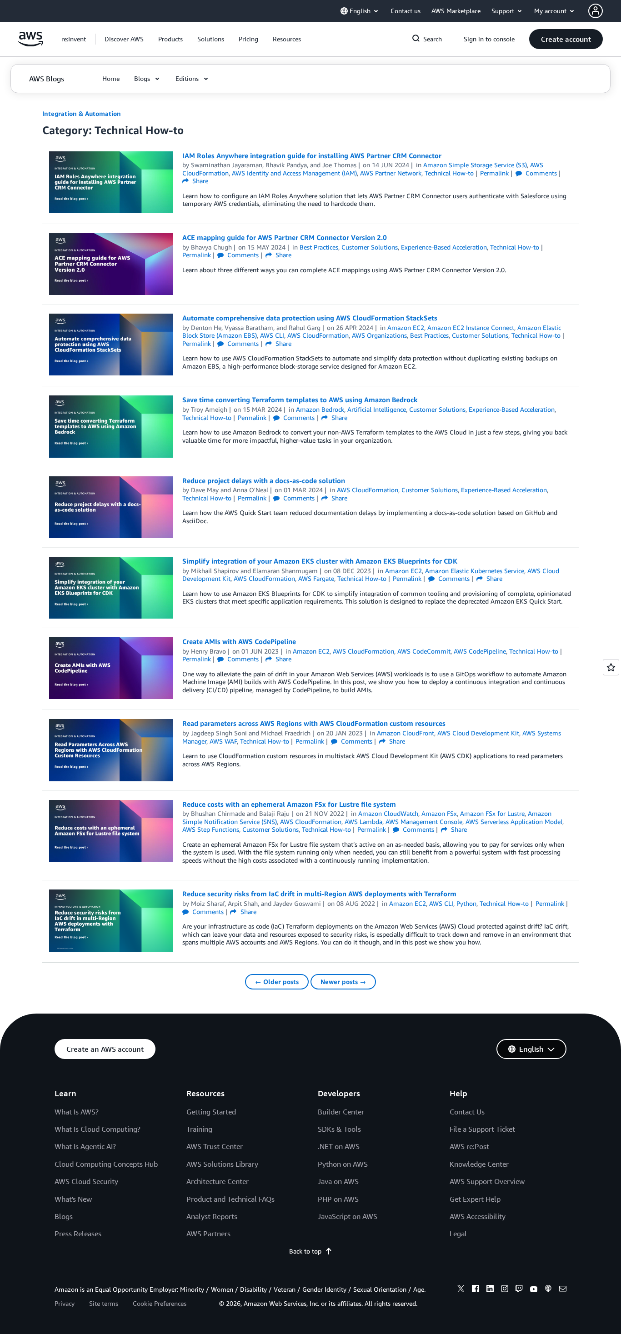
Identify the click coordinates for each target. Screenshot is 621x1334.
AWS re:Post (469, 1146)
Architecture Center (217, 1181)
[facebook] (475, 1290)
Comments (540, 173)
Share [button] (199, 181)
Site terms (103, 1303)
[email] (562, 1290)
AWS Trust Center (214, 1146)
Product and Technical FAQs (230, 1199)
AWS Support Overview (487, 1181)
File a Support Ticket (482, 1129)
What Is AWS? (77, 1111)
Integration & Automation (81, 113)
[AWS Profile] (595, 11)
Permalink (494, 173)
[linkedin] (490, 1290)
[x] (461, 1290)
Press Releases (78, 1233)
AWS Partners (208, 1233)
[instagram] (504, 1290)
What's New (73, 1199)
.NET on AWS (339, 1146)
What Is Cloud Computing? (97, 1129)
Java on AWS (338, 1181)
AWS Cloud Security (86, 1181)
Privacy (65, 1303)
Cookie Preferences (159, 1303)
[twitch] (519, 1290)
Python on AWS (343, 1164)
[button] (124, 39)
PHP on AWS (338, 1199)
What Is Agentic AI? (85, 1146)
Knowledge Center (479, 1164)
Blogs (64, 1216)
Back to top (305, 1251)
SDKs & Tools (339, 1129)
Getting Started (211, 1111)
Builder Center (341, 1111)
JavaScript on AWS (347, 1216)
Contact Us (467, 1111)
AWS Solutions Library (222, 1164)
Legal (458, 1233)
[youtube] (533, 1290)
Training (199, 1129)
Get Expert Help (475, 1199)
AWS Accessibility (478, 1216)
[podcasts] (548, 1290)
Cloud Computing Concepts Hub (106, 1164)
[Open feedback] (611, 667)
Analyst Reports (211, 1216)
